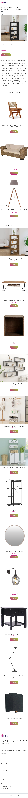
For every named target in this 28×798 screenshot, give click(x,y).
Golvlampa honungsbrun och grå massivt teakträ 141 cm (14, 210)
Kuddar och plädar (5, 765)
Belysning (3, 761)
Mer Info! (6, 54)
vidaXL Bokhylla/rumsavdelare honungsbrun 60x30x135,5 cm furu (14, 258)
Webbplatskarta (4, 788)
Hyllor (11, 44)
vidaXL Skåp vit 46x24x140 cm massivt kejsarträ (14, 467)
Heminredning (4, 763)
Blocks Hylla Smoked (14, 342)
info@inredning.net (5, 753)
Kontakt (3, 781)
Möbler (8, 44)
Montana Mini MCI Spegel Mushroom (14, 551)
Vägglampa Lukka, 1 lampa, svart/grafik (14, 593)
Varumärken (4, 770)
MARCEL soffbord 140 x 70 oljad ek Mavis (14, 300)
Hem (2, 11)
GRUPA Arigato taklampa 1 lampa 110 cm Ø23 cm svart (14, 676)
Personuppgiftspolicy (6, 786)
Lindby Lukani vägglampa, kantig (14, 718)
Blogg (2, 779)
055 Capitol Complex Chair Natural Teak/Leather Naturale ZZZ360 (14, 126)
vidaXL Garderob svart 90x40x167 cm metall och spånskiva (14, 509)
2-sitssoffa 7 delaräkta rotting (14, 168)
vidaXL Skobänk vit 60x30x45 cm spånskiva (14, 426)
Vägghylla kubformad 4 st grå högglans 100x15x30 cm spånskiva (14, 384)
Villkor (2, 783)
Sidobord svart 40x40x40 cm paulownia (14, 634)
